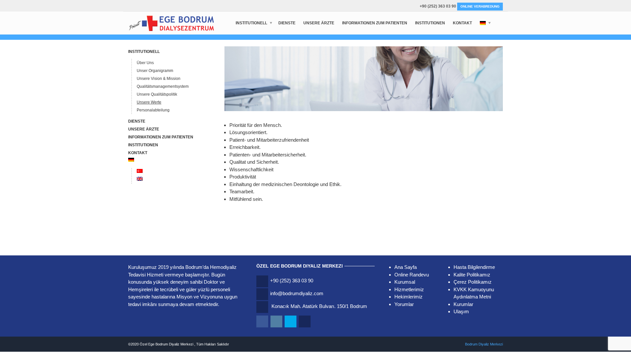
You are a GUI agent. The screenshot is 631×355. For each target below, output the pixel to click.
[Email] (305, 321)
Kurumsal (404, 282)
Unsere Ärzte (318, 23)
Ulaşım (461, 311)
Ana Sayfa (405, 267)
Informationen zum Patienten (374, 23)
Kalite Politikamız (472, 274)
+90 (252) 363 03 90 (438, 6)
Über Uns (145, 62)
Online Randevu (411, 274)
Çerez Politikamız (473, 282)
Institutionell (251, 23)
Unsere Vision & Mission (158, 78)
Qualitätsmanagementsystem (163, 86)
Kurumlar (463, 304)
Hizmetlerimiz (409, 289)
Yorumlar (404, 304)
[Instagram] (276, 321)
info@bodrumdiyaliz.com (296, 293)
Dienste (286, 23)
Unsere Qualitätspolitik (157, 94)
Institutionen (430, 23)
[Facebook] (262, 321)
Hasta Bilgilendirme (474, 267)
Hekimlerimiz (408, 296)
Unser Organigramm (155, 70)
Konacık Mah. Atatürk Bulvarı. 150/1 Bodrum (319, 306)
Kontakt (462, 23)
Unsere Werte (149, 102)
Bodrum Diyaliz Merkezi (484, 344)
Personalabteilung (153, 110)
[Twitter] (291, 321)
